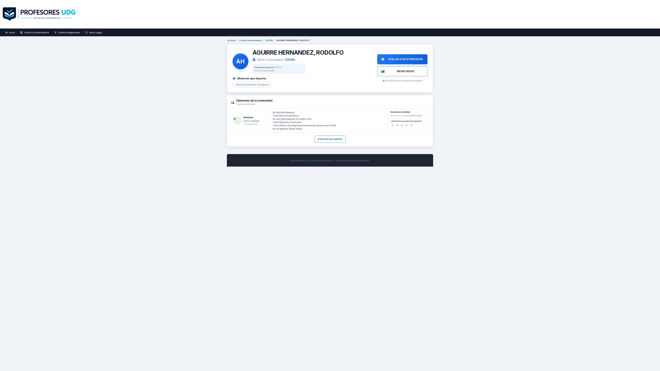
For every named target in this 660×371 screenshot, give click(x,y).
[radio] (392, 125)
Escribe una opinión (331, 139)
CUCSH (269, 40)
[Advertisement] (365, 18)
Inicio (233, 40)
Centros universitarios (250, 40)
